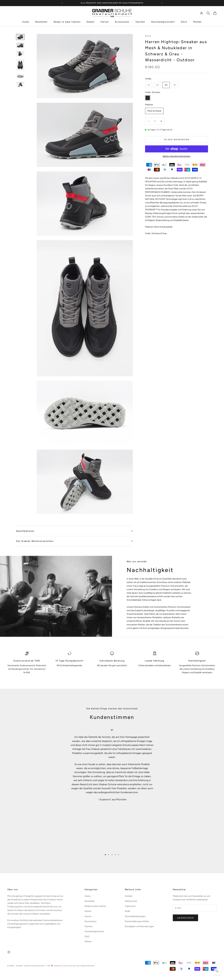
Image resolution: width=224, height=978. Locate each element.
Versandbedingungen (135, 916)
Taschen (140, 22)
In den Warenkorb (176, 139)
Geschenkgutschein (163, 22)
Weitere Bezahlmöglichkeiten (176, 156)
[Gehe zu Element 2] (20, 45)
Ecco (148, 35)
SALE (184, 22)
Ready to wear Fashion (67, 22)
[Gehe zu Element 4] (20, 65)
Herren (105, 22)
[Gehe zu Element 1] (20, 37)
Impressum (130, 906)
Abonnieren (185, 918)
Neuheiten (41, 22)
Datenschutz (131, 901)
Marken (197, 22)
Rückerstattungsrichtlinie (137, 921)
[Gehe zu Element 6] (20, 85)
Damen (90, 22)
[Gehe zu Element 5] (20, 76)
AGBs (127, 911)
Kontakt (128, 896)
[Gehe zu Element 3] (20, 54)
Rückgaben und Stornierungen (139, 926)
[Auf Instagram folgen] (8, 952)
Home (25, 22)
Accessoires (122, 22)
